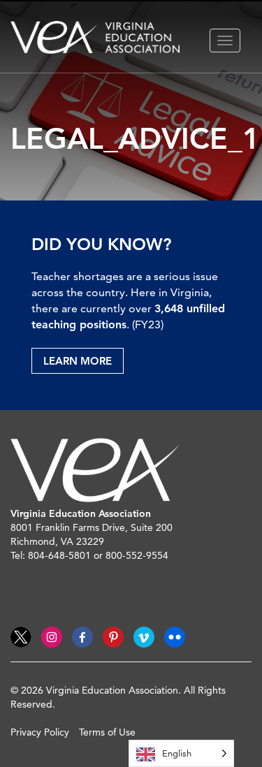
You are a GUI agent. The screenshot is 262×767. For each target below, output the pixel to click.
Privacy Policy (39, 732)
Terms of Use (107, 732)
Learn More (77, 360)
